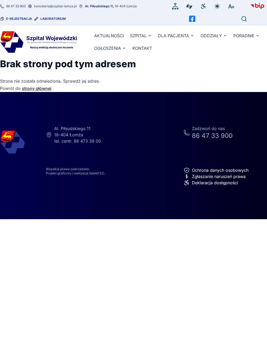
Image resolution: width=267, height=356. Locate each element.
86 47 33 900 (16, 6)
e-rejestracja (19, 19)
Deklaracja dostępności (215, 182)
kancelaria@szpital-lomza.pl (55, 6)
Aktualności (109, 35)
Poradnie (243, 35)
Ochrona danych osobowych (220, 170)
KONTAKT (142, 48)
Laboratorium (53, 19)
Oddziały (211, 35)
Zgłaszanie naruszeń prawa (215, 176)
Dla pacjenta (173, 35)
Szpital (138, 35)
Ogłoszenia (107, 48)
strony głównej (36, 88)
